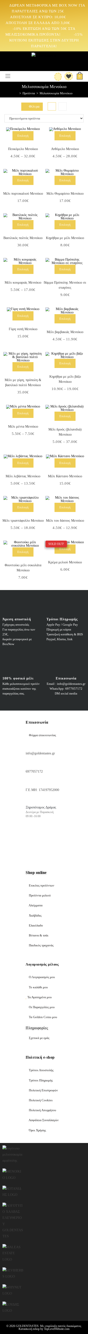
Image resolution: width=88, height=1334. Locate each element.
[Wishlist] (67, 76)
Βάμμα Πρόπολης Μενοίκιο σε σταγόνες (65, 285)
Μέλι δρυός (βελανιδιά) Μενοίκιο (65, 432)
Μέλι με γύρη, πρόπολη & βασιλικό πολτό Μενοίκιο (23, 382)
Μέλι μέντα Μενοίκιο (23, 426)
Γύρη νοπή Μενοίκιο (23, 329)
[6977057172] (28, 764)
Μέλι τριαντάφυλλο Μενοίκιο (23, 520)
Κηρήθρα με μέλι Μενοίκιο (65, 238)
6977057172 (34, 771)
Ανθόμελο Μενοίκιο (65, 149)
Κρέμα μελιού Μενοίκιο (65, 562)
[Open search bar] (14, 75)
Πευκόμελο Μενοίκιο (23, 149)
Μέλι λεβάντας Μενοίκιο (23, 476)
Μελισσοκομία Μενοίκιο (56, 93)
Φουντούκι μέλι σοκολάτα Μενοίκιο (23, 567)
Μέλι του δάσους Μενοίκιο (65, 520)
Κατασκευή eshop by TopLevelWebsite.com (44, 1329)
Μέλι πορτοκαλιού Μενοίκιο (23, 193)
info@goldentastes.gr (40, 753)
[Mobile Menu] (8, 76)
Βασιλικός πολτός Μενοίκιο (23, 238)
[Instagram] (46, 834)
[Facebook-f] (32, 834)
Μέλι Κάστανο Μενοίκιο (65, 476)
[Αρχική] (16, 93)
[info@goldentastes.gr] (28, 745)
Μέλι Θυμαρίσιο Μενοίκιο (65, 193)
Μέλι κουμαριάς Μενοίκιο (23, 282)
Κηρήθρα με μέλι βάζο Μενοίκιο (65, 379)
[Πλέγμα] (52, 106)
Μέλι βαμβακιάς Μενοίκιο (65, 332)
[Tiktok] (32, 848)
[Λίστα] (62, 106)
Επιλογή (23, 135)
